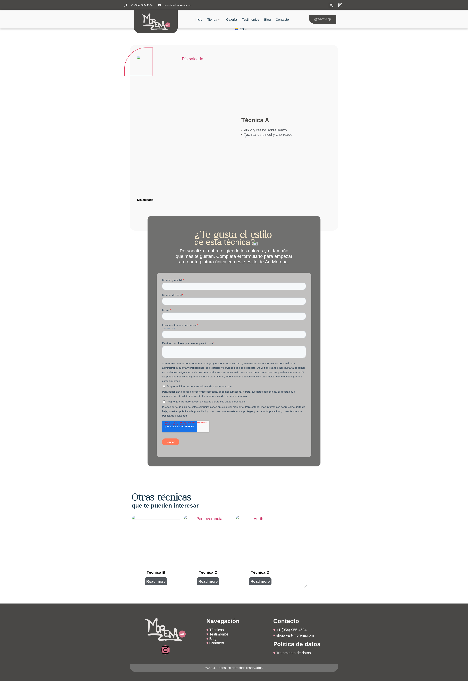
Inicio (198, 19)
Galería (231, 19)
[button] (331, 5)
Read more (156, 581)
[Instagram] (165, 649)
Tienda (212, 19)
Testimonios (250, 19)
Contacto (282, 19)
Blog (267, 19)
